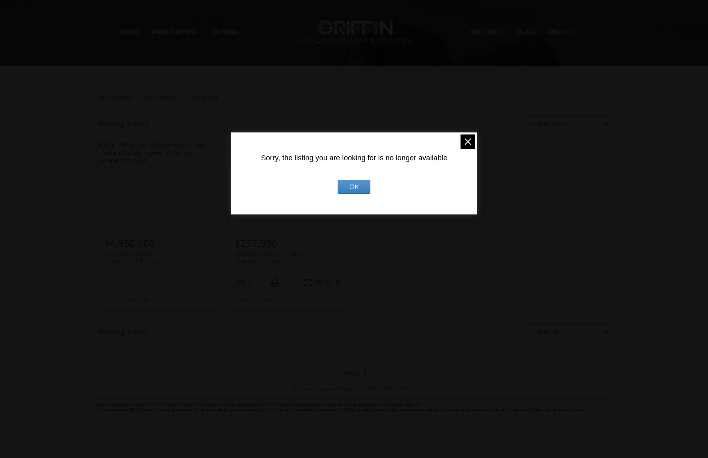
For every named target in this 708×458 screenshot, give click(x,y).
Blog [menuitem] (527, 32)
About (559, 32)
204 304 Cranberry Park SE (270, 257)
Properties (173, 32)
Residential (204, 97)
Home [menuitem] (131, 32)
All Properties (115, 97)
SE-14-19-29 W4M (135, 257)
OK (354, 187)
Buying (226, 32)
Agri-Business (161, 97)
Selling (484, 32)
